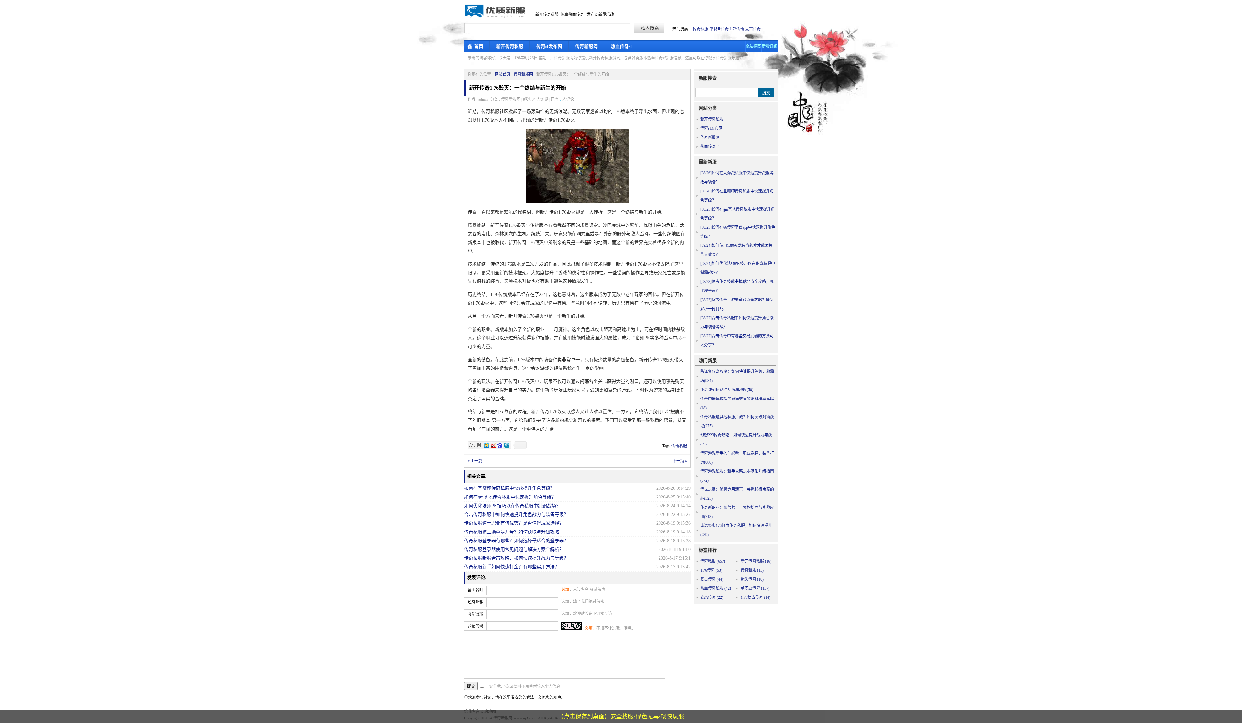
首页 (478, 46)
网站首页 (502, 74)
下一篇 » (679, 461)
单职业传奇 (719, 29)
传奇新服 (752, 570)
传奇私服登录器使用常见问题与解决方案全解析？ (514, 549)
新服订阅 (769, 46)
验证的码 (475, 626)
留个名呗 (475, 590)
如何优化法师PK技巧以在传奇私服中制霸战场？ (512, 505)
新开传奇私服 (509, 46)
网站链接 (475, 614)
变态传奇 (711, 597)
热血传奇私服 (715, 588)
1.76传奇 (737, 29)
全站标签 (753, 46)
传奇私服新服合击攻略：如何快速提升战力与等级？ (516, 558)
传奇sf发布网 (549, 46)
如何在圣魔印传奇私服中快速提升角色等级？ (509, 488)
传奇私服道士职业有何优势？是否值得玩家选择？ (514, 523)
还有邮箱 (475, 602)
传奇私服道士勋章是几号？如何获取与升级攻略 (511, 532)
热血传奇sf (621, 46)
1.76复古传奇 (755, 597)
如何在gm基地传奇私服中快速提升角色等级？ (510, 497)
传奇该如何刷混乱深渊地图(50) (726, 390)
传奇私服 (700, 29)
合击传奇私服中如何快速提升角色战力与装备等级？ (516, 514)
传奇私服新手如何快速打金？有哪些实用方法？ (511, 566)
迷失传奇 (752, 579)
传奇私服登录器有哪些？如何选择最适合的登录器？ (516, 540)
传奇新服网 (586, 46)
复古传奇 (753, 29)
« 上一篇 (475, 461)
